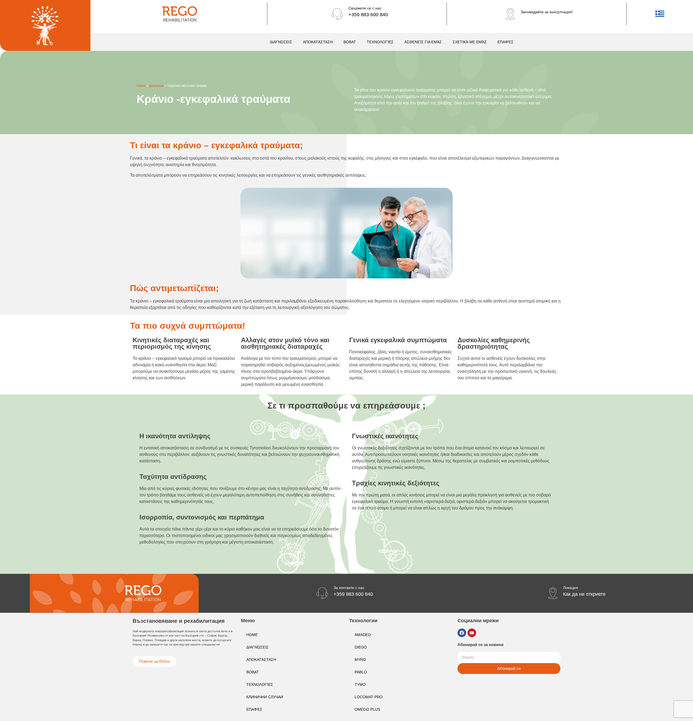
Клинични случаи (264, 697)
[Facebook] (461, 632)
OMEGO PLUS (367, 709)
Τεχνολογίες (380, 42)
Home (141, 86)
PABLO (361, 672)
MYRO (360, 659)
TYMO (360, 684)
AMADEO (363, 635)
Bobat (350, 42)
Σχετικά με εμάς (470, 42)
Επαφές (506, 42)
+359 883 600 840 (368, 14)
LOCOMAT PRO (369, 697)
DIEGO (361, 647)
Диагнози (156, 86)
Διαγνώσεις (281, 42)
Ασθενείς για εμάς (423, 42)
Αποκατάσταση (318, 42)
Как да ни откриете (584, 594)
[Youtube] (472, 632)
